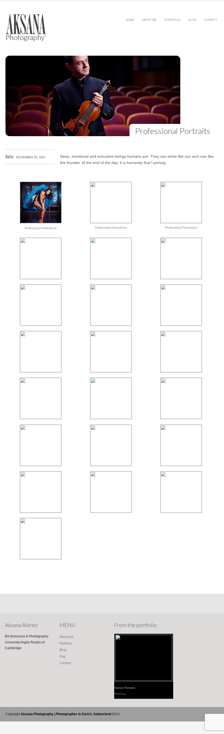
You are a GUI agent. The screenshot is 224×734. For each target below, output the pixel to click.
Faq (62, 656)
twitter (190, 714)
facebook (182, 714)
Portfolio (172, 21)
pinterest (198, 714)
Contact (210, 19)
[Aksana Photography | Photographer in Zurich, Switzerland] (25, 40)
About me (149, 21)
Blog (192, 21)
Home (130, 19)
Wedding (119, 693)
